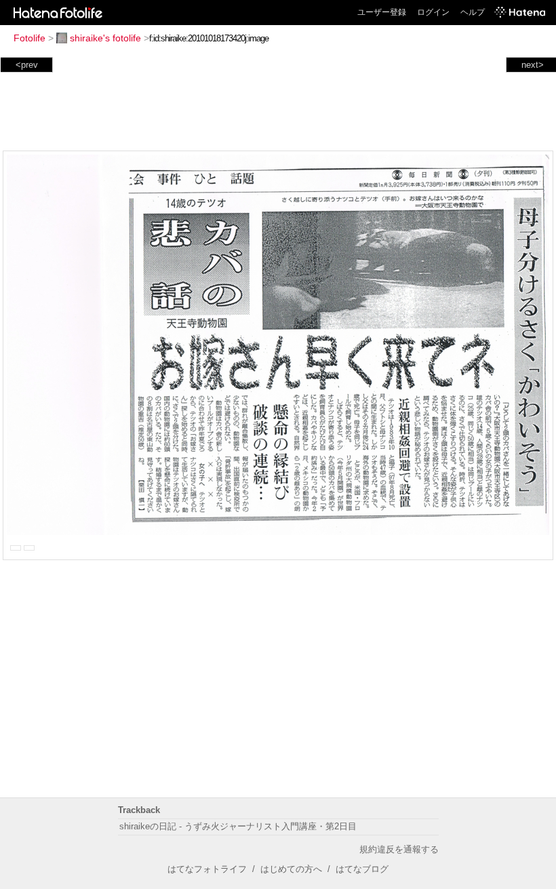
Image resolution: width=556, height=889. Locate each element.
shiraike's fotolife (105, 38)
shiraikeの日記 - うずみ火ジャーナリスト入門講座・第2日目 (238, 826)
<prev (27, 65)
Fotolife (29, 38)
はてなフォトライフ (207, 869)
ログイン (433, 12)
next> (532, 65)
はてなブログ (362, 869)
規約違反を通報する (399, 849)
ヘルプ (472, 12)
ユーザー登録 (381, 12)
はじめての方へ (291, 869)
